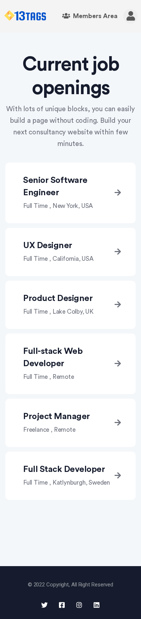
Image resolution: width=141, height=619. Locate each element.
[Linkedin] (96, 605)
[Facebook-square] (62, 605)
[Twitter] (44, 605)
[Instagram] (79, 605)
